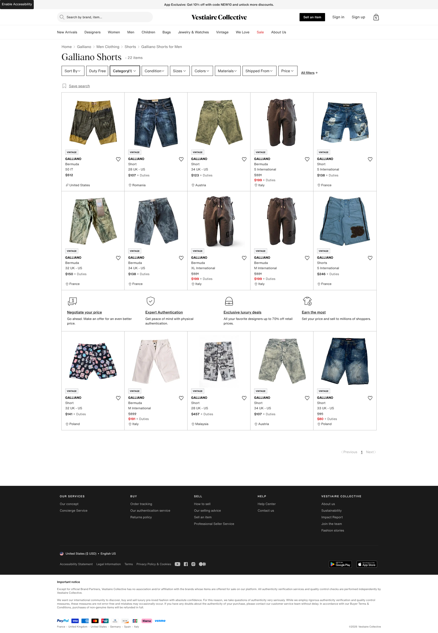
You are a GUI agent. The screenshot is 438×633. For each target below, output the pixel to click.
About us (328, 504)
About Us (278, 32)
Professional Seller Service (214, 523)
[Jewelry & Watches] (212, 32)
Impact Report (332, 517)
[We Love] (253, 32)
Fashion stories (332, 530)
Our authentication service (150, 510)
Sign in (338, 17)
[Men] (138, 32)
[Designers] (104, 32)
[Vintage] (232, 32)
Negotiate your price (84, 312)
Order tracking (141, 504)
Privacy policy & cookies (153, 564)
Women (114, 32)
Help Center (267, 504)
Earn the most (314, 312)
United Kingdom (78, 626)
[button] (376, 17)
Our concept (69, 504)
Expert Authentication (164, 312)
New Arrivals (67, 32)
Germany (115, 626)
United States (99, 626)
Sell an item (312, 17)
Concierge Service (73, 510)
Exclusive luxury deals (242, 312)
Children (148, 32)
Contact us (266, 510)
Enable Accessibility (17, 4)
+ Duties (143, 175)
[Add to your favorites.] (118, 159)
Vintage (222, 32)
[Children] (159, 32)
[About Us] (290, 32)
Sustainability (331, 510)
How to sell (202, 504)
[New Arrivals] (81, 32)
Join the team (331, 523)
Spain (127, 626)
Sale (260, 32)
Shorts (130, 46)
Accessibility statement (76, 564)
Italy (136, 626)
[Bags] (174, 32)
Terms (128, 564)
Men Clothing (108, 46)
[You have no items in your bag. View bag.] (376, 17)
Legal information (108, 564)
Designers (92, 32)
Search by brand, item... (84, 17)
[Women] (123, 32)
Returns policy (141, 517)
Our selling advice (207, 510)
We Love (243, 32)
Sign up (358, 17)
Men (130, 32)
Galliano (84, 46)
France (61, 626)
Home (67, 46)
